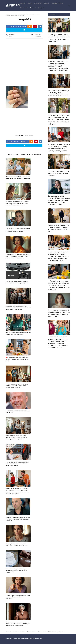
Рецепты (22, 3)
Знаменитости (24, 8)
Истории (46, 3)
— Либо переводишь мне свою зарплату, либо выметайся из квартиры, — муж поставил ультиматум (17, 463)
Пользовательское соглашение (15, 632)
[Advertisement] (24, 51)
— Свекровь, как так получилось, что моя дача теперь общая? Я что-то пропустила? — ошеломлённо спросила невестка (18, 203)
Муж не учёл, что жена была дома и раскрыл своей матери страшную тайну (17, 544)
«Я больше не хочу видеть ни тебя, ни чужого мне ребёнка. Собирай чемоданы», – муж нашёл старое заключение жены (58, 66)
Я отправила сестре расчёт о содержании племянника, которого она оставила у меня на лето (59, 313)
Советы (30, 3)
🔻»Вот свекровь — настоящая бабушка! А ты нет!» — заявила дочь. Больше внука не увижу (17, 359)
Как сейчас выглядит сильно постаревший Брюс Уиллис (18, 411)
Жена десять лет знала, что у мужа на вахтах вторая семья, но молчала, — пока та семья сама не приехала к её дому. (59, 119)
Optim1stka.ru (13, 4)
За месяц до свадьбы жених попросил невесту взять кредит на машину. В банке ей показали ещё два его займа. (18, 307)
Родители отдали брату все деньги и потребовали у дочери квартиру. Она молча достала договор (59, 147)
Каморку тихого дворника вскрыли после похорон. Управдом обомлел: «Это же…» (58, 228)
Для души (40, 8)
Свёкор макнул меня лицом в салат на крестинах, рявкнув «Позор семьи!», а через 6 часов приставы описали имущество (59, 256)
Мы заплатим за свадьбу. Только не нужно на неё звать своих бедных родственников (18, 177)
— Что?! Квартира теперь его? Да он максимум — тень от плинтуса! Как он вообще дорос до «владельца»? (16, 437)
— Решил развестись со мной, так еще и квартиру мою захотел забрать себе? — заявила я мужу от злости (17, 385)
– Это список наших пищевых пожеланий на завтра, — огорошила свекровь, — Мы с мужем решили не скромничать (18, 256)
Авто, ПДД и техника (57, 3)
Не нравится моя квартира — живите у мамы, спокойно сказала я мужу (58, 93)
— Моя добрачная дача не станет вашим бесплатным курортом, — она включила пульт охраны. (59, 38)
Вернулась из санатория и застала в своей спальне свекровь (58, 173)
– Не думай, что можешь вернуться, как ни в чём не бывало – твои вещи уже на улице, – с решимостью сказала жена (18, 229)
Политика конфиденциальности (57, 632)
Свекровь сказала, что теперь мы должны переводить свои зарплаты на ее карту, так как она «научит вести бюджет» (18, 623)
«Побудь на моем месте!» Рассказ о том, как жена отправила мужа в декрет (18, 333)
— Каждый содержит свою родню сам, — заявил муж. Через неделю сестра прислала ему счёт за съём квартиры (59, 285)
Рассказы (33, 8)
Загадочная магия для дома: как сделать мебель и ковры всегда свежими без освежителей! (17, 570)
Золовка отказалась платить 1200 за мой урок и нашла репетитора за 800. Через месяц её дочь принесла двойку (59, 200)
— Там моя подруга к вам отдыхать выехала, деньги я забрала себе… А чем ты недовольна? (18, 597)
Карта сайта (41, 632)
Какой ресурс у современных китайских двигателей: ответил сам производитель (17, 282)
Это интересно (38, 3)
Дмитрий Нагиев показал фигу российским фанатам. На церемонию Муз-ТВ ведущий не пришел (18, 519)
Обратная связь (31, 632)
